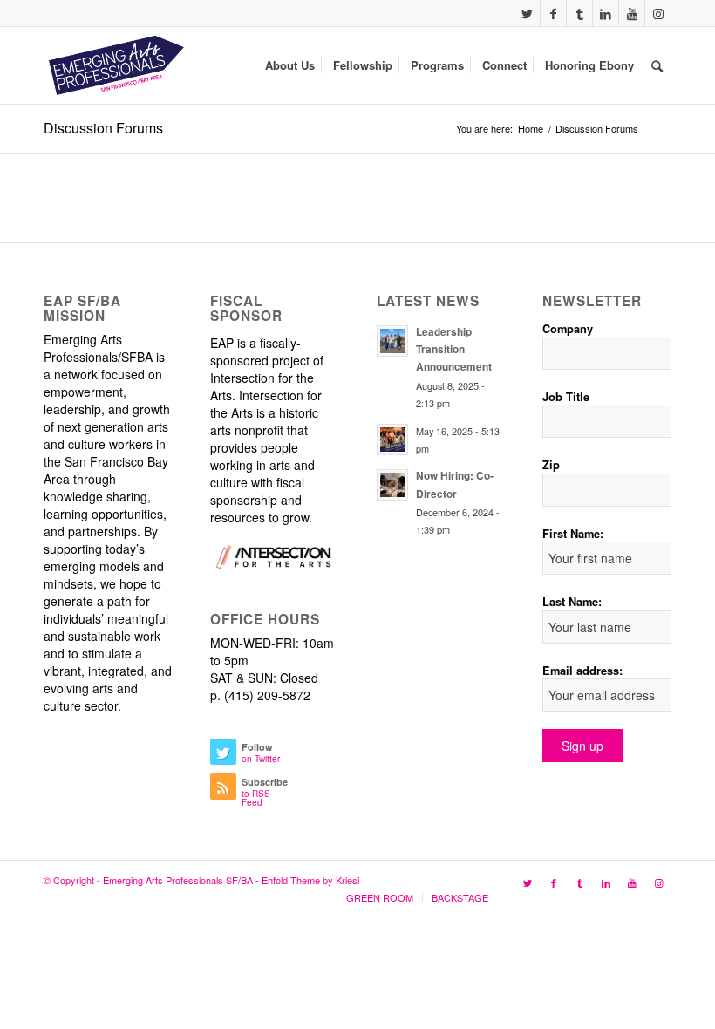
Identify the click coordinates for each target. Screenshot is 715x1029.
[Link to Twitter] (527, 13)
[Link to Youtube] (631, 13)
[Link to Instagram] (658, 13)
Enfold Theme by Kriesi (310, 880)
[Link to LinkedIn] (605, 13)
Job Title (565, 397)
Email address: (582, 670)
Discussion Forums (103, 128)
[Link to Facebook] (553, 13)
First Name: (572, 534)
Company (567, 329)
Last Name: (572, 602)
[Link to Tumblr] (579, 13)
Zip (551, 465)
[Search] (657, 65)
